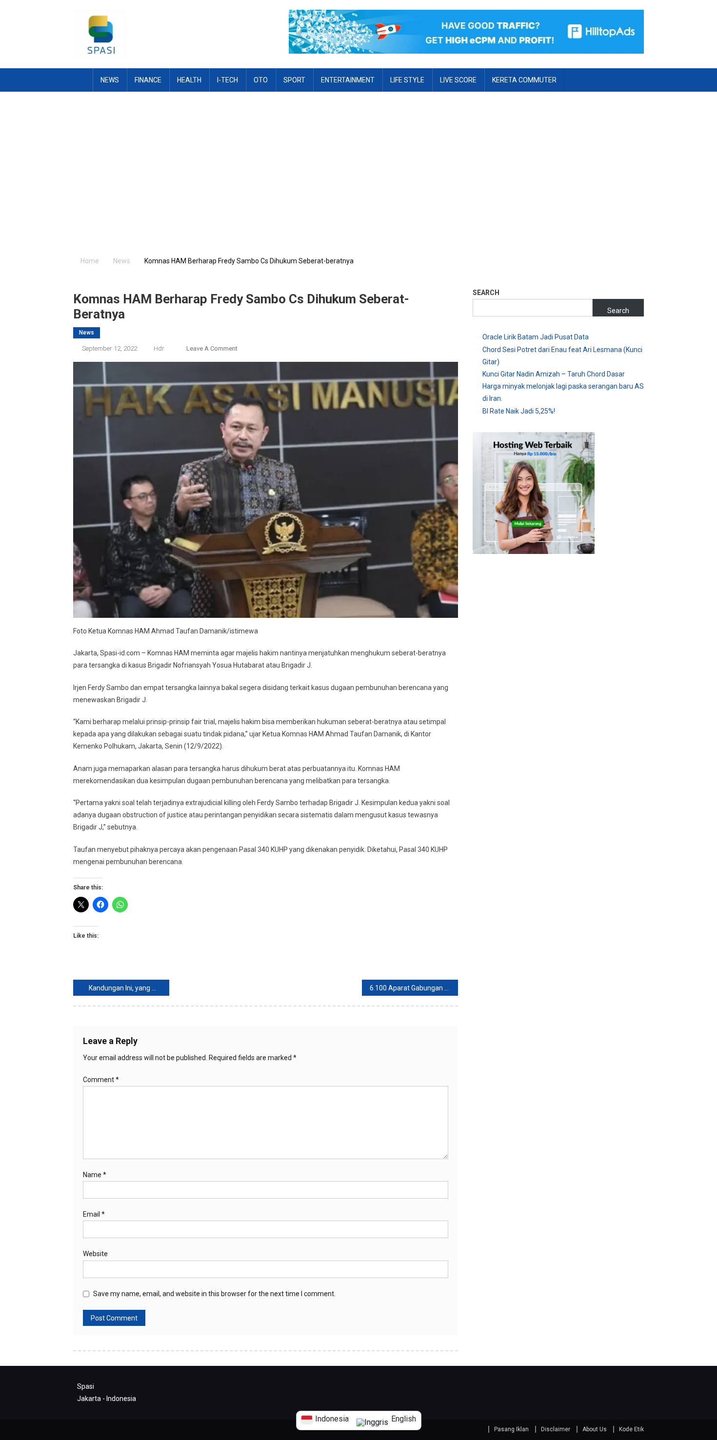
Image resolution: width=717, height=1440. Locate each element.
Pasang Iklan (511, 1429)
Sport (294, 80)
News (109, 80)
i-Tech (227, 80)
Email (94, 1214)
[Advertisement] (358, 165)
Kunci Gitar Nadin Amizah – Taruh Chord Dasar (553, 374)
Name (94, 1175)
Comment (101, 1080)
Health (189, 80)
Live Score (458, 80)
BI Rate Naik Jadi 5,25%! (518, 411)
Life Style (407, 80)
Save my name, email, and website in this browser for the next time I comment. (214, 1294)
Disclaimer (555, 1429)
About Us (594, 1429)
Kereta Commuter (524, 80)
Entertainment (348, 80)
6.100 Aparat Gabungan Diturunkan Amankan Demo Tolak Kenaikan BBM (414, 988)
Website (95, 1254)
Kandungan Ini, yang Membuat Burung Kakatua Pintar (129, 988)
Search (486, 292)
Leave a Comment (212, 348)
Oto (261, 80)
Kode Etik (631, 1429)
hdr (159, 348)
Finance (148, 80)
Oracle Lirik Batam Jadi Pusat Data (535, 337)
